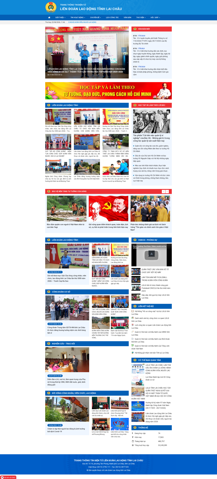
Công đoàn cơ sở (61, 292)
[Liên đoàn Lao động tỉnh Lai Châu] (51, 7)
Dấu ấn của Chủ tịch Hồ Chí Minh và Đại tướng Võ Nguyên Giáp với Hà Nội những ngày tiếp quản (151, 158)
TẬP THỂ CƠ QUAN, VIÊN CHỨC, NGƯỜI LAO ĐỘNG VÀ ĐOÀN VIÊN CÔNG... (100, 312)
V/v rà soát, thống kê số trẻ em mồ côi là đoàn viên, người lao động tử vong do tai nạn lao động (151, 72)
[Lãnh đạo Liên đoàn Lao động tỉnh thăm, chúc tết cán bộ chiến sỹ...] (101, 403)
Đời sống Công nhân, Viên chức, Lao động (74, 393)
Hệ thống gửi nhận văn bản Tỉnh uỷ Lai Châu (152, 353)
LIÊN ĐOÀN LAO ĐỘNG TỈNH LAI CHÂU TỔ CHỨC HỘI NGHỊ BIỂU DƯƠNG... (101, 260)
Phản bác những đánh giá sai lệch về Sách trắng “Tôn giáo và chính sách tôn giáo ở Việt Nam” (107, 227)
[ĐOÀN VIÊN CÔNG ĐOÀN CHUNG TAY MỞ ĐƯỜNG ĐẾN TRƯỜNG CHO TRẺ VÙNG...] (101, 323)
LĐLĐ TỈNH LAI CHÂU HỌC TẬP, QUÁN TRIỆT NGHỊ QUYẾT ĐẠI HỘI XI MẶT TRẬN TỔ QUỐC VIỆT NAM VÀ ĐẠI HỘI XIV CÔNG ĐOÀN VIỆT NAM (151, 393)
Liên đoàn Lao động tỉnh (65, 105)
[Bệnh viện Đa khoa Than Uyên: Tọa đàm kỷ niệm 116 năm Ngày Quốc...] (120, 323)
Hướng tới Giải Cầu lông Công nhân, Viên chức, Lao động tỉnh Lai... (119, 260)
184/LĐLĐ (141, 67)
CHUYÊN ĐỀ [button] (95, 17)
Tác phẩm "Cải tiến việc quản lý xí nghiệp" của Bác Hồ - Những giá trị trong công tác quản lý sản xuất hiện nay (151, 138)
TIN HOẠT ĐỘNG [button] (77, 17)
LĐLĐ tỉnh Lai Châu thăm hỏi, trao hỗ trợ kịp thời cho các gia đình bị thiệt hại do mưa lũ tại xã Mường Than (116, 179)
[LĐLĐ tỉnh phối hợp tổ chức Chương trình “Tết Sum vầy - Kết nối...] (120, 403)
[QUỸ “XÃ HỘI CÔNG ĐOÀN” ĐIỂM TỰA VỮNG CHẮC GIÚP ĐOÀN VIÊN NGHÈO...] (101, 271)
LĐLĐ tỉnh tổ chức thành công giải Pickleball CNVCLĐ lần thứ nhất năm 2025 (156, 288)
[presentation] (50, 49)
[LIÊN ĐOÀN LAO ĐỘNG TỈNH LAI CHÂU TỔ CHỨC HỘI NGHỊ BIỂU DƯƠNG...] (101, 250)
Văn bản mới (144, 29)
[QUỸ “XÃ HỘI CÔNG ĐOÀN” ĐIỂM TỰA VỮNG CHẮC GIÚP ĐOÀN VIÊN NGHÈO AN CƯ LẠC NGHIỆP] (58, 142)
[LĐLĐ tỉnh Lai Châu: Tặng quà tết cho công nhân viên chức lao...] (120, 424)
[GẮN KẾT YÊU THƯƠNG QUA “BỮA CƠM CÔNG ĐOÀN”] (120, 302)
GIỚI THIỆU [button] (59, 17)
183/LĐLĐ (141, 55)
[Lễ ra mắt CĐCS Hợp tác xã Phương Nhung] (101, 424)
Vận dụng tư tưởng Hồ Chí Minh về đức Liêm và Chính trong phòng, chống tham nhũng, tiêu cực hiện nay (151, 178)
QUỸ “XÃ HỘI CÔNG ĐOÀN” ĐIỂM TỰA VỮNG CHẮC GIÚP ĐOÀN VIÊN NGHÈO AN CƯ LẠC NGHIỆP (58, 153)
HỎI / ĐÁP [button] (155, 17)
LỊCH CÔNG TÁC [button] (112, 17)
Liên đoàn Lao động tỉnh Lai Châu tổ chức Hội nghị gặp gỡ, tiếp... (120, 281)
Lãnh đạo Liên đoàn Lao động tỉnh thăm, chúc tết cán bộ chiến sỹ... (100, 413)
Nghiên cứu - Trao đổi (63, 343)
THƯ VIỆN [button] (140, 17)
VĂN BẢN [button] (127, 17)
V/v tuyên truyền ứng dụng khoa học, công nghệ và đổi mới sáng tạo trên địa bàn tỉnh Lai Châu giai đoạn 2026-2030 (151, 37)
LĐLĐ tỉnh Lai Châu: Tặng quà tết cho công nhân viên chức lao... (119, 434)
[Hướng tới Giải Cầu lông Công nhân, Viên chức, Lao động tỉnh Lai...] (120, 250)
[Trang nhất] (49, 17)
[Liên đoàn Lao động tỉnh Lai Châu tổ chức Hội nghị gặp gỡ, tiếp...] (120, 271)
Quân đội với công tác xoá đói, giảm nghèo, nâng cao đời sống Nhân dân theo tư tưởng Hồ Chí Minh (151, 148)
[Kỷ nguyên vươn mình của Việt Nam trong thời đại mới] (150, 209)
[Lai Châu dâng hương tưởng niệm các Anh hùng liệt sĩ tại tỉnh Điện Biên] (87, 167)
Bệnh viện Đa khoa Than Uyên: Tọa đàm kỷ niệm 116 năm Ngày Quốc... (119, 333)
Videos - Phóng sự (147, 240)
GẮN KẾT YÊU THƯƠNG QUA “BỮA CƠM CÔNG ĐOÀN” (119, 312)
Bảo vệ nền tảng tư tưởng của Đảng (69, 191)
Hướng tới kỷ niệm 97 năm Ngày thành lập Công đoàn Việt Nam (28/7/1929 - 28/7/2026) (158, 405)
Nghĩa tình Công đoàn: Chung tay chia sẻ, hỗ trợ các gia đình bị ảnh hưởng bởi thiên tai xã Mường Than (58, 179)
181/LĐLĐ (141, 45)
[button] (152, 254)
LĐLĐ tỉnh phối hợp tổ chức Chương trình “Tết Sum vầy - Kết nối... (119, 413)
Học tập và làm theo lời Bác (151, 105)
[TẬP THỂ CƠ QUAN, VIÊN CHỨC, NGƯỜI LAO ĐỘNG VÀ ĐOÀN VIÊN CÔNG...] (101, 302)
